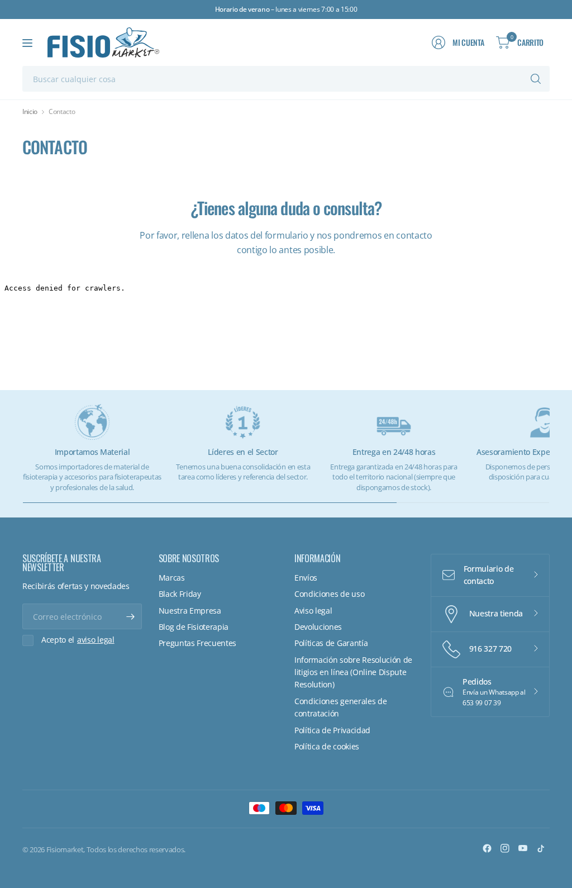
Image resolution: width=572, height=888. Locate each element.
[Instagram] (505, 848)
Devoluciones (318, 626)
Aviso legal (313, 610)
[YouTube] (523, 848)
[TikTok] (541, 848)
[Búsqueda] (536, 79)
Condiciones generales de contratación (340, 707)
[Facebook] (487, 848)
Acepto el (78, 640)
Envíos (305, 577)
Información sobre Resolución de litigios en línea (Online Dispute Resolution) (353, 672)
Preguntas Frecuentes (198, 643)
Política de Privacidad (332, 730)
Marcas (172, 577)
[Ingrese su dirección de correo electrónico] (131, 616)
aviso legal (95, 640)
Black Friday (180, 593)
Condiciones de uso (329, 593)
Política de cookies (326, 746)
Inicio (29, 111)
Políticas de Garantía (331, 643)
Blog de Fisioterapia (194, 626)
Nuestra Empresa (190, 610)
